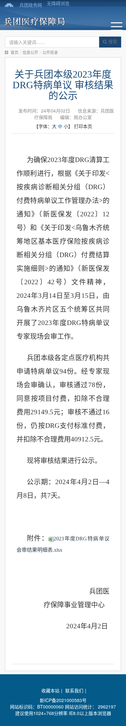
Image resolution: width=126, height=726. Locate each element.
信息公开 (30, 52)
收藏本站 (50, 690)
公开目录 (50, 52)
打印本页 (83, 126)
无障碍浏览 (58, 3)
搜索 (112, 41)
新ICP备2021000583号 (63, 700)
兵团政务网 (30, 5)
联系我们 (74, 690)
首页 (14, 52)
